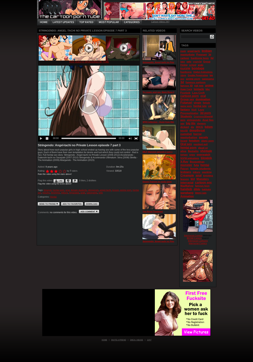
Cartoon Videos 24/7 (160, 22)
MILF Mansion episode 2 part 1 (157, 152)
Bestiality (193, 151)
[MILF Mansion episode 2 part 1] (159, 137)
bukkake (206, 189)
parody (203, 137)
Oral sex (186, 144)
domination (203, 99)
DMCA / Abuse (136, 340)
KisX (194, 109)
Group (206, 61)
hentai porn (58, 190)
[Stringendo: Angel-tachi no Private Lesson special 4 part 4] (159, 47)
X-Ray (184, 161)
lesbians (185, 171)
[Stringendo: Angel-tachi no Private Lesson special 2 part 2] (159, 226)
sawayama (91, 192)
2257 (149, 340)
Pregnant (201, 54)
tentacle (199, 89)
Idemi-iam (201, 192)
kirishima (55, 192)
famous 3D (186, 85)
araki (82, 192)
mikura (64, 192)
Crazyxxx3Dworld (203, 116)
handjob (186, 189)
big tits (190, 123)
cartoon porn (189, 95)
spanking (207, 172)
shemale (206, 151)
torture (184, 154)
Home (104, 340)
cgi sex (198, 85)
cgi (209, 106)
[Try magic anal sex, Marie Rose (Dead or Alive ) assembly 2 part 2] (159, 77)
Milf (193, 179)
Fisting (183, 65)
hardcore (186, 71)
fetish (206, 102)
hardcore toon (200, 58)
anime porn (126, 190)
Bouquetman (197, 161)
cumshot (186, 133)
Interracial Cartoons (198, 240)
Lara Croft (198, 92)
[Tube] (89, 60)
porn (182, 120)
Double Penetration (198, 75)
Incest (183, 140)
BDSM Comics (194, 238)
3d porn (205, 113)
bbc (208, 89)
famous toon (202, 185)
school (192, 65)
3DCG (199, 126)
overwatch (203, 154)
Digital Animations (203, 72)
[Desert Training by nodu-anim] (159, 166)
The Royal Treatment (153, 211)
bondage (198, 68)
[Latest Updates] (63, 22)
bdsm (209, 126)
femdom (194, 140)
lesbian (207, 50)
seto (101, 192)
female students (79, 190)
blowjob (48, 190)
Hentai (53, 197)
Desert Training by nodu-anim (157, 182)
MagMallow (186, 185)
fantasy (185, 109)
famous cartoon (196, 82)
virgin (197, 102)
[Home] (43, 22)
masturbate (187, 54)
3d (182, 82)
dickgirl (184, 127)
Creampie (187, 175)
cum (183, 50)
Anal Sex (208, 119)
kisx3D (184, 130)
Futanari (186, 102)
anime (209, 85)
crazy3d (197, 61)
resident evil (201, 144)
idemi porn (207, 140)
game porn (186, 106)
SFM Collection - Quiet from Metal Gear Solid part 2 (167, 122)
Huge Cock (186, 89)
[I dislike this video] (68, 180)
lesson (115, 190)
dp (192, 126)
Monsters (203, 179)
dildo (197, 189)
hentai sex (200, 106)
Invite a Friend (118, 340)
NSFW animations (189, 158)
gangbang (186, 192)
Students (186, 116)
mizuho (46, 192)
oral (203, 95)
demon (201, 123)
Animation (187, 196)
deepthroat (197, 130)
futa (196, 165)
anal (67, 190)
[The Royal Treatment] (159, 196)
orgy (192, 154)
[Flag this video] (75, 180)
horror (197, 133)
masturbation (188, 137)
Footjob (185, 92)
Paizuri (184, 168)
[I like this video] (59, 180)
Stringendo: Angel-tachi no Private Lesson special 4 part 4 (171, 62)
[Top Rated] (86, 22)
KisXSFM (185, 68)
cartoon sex (203, 182)
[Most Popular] (108, 22)
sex (182, 123)
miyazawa (74, 192)
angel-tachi (105, 190)
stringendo (93, 190)
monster (186, 165)
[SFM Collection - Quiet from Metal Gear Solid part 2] (159, 107)
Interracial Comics (193, 235)
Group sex (187, 99)
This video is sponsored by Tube (89, 62)
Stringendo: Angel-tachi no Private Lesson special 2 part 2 (171, 241)
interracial (186, 182)
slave (183, 75)
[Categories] (131, 22)
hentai (204, 165)
